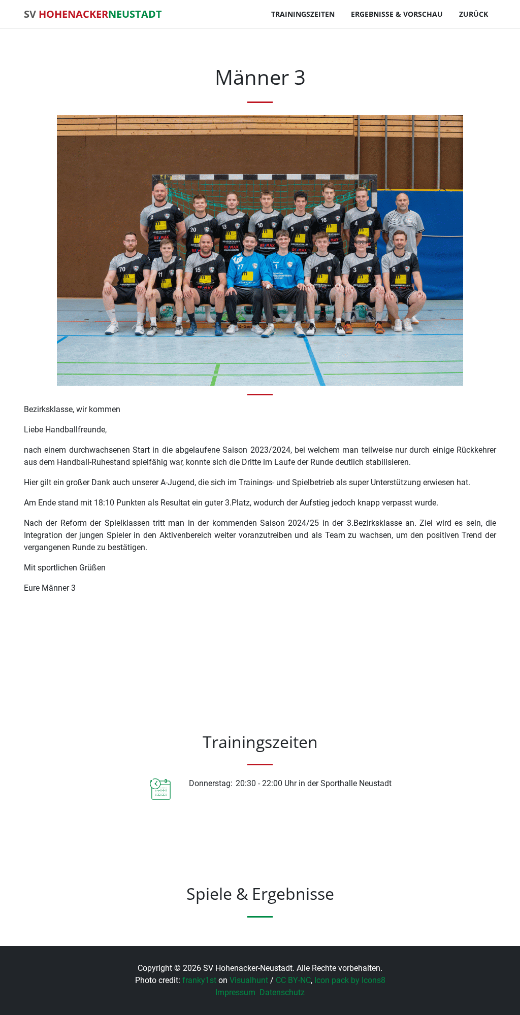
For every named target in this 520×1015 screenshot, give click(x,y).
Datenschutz (282, 992)
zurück (473, 14)
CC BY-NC (293, 980)
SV (93, 14)
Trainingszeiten (303, 14)
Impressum (235, 992)
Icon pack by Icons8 (349, 980)
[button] (52, 906)
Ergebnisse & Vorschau (397, 14)
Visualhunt (249, 980)
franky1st (199, 980)
